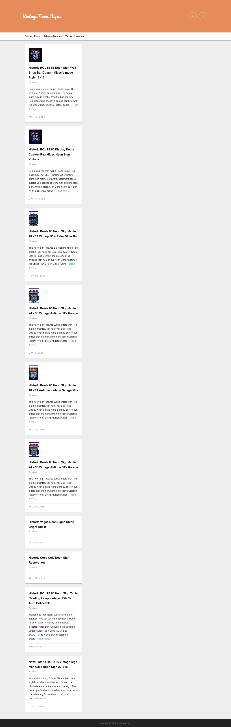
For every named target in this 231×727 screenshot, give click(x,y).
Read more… (63, 190)
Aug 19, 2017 (37, 646)
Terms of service (74, 36)
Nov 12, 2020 (37, 275)
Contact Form (32, 36)
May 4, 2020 (36, 352)
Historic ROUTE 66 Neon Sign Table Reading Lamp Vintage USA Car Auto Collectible (53, 598)
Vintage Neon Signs (42, 16)
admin (34, 82)
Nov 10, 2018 (37, 542)
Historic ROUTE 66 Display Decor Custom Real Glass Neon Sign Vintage (51, 154)
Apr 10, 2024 (37, 116)
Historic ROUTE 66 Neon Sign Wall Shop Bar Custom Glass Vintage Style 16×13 (52, 72)
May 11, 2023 (37, 198)
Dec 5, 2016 (36, 706)
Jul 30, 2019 (37, 429)
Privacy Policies (53, 36)
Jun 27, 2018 (37, 578)
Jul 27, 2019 (37, 506)
